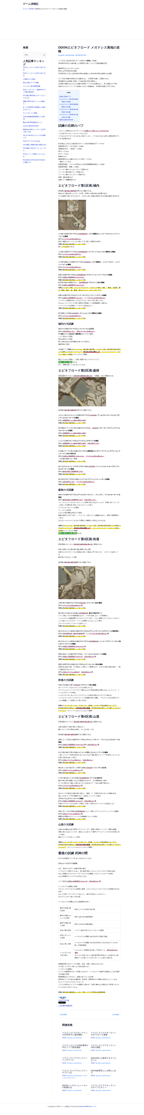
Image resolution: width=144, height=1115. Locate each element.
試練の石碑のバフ (65, 96)
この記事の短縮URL (65, 1005)
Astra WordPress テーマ (88, 1106)
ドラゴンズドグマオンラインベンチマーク (75, 1059)
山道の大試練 (66, 117)
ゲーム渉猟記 (30, 3)
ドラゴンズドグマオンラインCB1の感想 (103, 1046)
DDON (64, 1037)
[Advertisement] (72, 24)
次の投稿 (116, 1014)
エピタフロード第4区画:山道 (68, 114)
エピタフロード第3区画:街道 (68, 109)
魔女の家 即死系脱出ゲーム (32, 122)
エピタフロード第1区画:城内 (68, 99)
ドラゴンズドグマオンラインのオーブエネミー (103, 1086)
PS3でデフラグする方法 (31, 141)
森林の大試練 (66, 107)
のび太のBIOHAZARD (31, 126)
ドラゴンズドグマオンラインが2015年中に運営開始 (75, 1034)
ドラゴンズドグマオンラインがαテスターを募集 (103, 1034)
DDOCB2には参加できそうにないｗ (103, 1059)
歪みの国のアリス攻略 (31, 82)
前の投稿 (62, 1014)
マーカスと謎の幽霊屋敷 (31, 86)
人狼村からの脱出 (29, 79)
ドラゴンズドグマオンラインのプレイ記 (75, 1072)
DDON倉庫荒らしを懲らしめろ (103, 1072)
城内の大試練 (66, 101)
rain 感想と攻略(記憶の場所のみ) (34, 144)
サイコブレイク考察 (30, 113)
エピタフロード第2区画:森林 (68, 104)
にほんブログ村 (63, 1000)
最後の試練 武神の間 (66, 120)
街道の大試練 (66, 112)
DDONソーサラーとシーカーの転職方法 (74, 1086)
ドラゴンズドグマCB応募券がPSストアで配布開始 (75, 1046)
